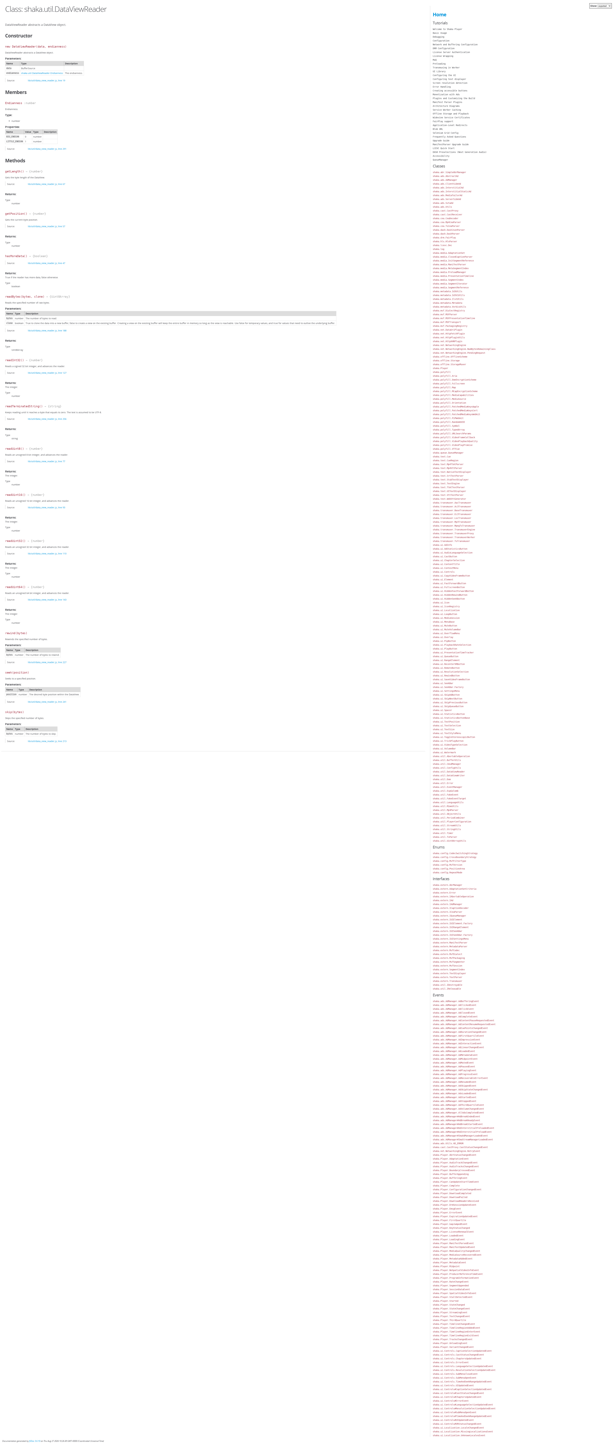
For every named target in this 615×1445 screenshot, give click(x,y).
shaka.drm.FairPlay (444, 237)
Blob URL (438, 129)
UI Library (439, 71)
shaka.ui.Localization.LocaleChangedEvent (458, 1427)
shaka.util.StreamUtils (447, 825)
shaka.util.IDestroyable (447, 985)
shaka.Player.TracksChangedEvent (452, 1339)
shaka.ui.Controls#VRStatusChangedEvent (457, 1424)
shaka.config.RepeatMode (447, 872)
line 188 (62, 330)
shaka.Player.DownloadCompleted (452, 1193)
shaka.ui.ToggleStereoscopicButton (454, 737)
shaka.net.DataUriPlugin (447, 330)
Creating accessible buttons (450, 90)
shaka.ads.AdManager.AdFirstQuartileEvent (458, 1036)
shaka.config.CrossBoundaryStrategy (454, 857)
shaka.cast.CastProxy (445, 210)
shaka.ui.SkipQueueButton (448, 706)
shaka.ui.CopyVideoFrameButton (451, 575)
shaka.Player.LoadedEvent (448, 1235)
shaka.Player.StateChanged (449, 1304)
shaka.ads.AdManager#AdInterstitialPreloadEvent (462, 1132)
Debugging (438, 37)
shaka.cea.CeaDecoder (445, 218)
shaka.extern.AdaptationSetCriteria (454, 889)
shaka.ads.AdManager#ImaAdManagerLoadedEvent (460, 1135)
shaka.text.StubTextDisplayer (451, 479)
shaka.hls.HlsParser (445, 241)
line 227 (62, 662)
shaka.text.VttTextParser (448, 495)
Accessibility (441, 156)
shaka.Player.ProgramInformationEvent (456, 1278)
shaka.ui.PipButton (444, 641)
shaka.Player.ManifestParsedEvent (453, 1243)
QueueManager (440, 159)
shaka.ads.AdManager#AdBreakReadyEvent (456, 1120)
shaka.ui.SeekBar (443, 683)
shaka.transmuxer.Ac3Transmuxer (452, 506)
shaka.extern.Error (444, 892)
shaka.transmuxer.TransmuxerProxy (453, 533)
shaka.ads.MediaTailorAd (447, 195)
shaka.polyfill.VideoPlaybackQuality (455, 441)
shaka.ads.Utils (442, 207)
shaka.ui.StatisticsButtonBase (451, 718)
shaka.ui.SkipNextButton (447, 698)
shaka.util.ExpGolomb (445, 791)
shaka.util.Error (443, 783)
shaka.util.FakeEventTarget (449, 798)
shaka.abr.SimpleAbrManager (449, 172)
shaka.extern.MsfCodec (446, 950)
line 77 (61, 461)
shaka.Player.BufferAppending (451, 1174)
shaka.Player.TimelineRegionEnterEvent (456, 1331)
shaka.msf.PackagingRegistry (450, 326)
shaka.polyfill (442, 372)
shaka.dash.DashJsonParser (449, 230)
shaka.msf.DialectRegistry (449, 310)
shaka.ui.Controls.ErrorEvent (451, 1362)
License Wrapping (443, 56)
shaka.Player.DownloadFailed (450, 1197)
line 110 (62, 553)
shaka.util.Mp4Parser (445, 810)
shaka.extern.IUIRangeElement (451, 927)
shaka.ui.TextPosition (446, 721)
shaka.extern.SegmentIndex (449, 969)
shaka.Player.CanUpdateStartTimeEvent (456, 1182)
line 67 (61, 184)
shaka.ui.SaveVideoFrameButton (451, 679)
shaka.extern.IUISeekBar (447, 931)
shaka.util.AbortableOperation (451, 756)
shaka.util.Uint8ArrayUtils (449, 841)
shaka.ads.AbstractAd (445, 176)
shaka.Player (440, 368)
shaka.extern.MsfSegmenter (449, 962)
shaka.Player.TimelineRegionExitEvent (456, 1335)
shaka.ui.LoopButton (445, 614)
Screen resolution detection (450, 83)
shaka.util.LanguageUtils (448, 802)
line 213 (62, 741)
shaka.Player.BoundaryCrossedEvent (454, 1170)
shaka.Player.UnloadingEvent (450, 1343)
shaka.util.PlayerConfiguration (452, 821)
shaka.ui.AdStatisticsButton (450, 549)
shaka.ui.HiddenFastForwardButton (453, 591)
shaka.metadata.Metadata (447, 303)
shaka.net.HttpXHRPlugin (447, 341)
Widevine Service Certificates (451, 117)
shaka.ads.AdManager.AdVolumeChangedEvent (458, 1109)
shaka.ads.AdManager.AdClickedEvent (454, 1005)
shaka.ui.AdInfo (442, 545)
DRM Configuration (444, 48)
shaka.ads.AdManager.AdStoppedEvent (454, 1101)
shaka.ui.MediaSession (446, 618)
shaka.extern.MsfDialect (447, 954)
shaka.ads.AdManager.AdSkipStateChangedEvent (460, 1089)
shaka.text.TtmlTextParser (449, 487)
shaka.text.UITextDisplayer (449, 491)
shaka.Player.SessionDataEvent (451, 1289)
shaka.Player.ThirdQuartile (449, 1320)
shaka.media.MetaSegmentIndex (451, 268)
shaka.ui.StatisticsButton (449, 714)
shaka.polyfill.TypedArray (449, 429)
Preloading (439, 63)
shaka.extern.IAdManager (447, 904)
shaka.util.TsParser (445, 837)
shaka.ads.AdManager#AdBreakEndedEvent (456, 1116)
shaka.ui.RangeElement (446, 660)
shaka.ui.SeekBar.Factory (448, 687)
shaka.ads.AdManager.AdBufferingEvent (456, 1001)
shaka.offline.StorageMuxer (449, 364)
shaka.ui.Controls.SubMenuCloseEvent (455, 1374)
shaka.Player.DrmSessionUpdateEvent (454, 1205)
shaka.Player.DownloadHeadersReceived (456, 1201)
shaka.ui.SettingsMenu (446, 691)
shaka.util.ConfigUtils (447, 768)
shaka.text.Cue (442, 456)
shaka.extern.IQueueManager (449, 915)
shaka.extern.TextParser (447, 977)
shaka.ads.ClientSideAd (447, 184)
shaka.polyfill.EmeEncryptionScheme (454, 379)
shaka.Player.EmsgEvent (447, 1208)
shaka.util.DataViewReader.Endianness (42, 73)
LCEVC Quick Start (444, 148)
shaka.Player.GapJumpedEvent (450, 1224)
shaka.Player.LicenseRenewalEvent (453, 1231)
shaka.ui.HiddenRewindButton (450, 595)
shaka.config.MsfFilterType (449, 861)
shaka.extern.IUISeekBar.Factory (452, 935)
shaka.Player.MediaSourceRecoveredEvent (457, 1255)
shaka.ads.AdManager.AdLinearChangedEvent (458, 1047)
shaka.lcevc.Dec (442, 245)
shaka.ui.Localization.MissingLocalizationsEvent (463, 1431)
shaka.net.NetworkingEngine (449, 345)
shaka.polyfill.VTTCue (446, 449)
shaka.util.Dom (442, 779)
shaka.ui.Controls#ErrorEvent (451, 1401)
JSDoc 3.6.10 (34, 1441)
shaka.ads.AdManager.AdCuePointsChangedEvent (460, 1028)
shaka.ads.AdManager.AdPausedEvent (454, 1066)
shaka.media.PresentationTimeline (453, 276)
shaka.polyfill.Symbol (446, 426)
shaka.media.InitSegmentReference (453, 260)
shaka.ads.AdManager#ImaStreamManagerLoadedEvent (463, 1139)
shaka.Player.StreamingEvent (450, 1312)
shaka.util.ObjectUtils (447, 814)
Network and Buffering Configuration (455, 44)
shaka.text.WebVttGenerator (449, 499)
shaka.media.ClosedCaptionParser (452, 257)
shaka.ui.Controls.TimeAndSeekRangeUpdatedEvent (462, 1381)
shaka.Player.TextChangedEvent (451, 1316)
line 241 (62, 701)
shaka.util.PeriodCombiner (449, 817)
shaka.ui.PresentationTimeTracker (453, 652)
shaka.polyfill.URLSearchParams (452, 433)
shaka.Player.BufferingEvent (450, 1178)
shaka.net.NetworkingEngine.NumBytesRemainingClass (464, 349)
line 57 (61, 226)
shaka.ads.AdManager (445, 180)
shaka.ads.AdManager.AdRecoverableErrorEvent (460, 1078)
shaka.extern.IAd (443, 900)
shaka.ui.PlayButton (445, 648)
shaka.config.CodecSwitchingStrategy (455, 853)
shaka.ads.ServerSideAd (447, 199)
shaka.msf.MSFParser (445, 314)
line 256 (62, 418)
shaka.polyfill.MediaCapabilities (453, 395)
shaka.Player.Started (445, 1301)
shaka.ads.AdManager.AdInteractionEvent (457, 1043)
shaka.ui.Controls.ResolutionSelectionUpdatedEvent (464, 1370)
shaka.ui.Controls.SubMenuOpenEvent (454, 1377)
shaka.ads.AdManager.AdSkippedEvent (454, 1085)
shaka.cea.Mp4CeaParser (447, 222)
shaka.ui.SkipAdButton (446, 695)
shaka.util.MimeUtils (445, 806)
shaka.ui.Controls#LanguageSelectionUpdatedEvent (463, 1404)
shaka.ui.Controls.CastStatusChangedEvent (458, 1354)
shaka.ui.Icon (441, 602)
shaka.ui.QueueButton (445, 656)
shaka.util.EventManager (447, 787)
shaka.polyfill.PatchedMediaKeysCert (455, 410)
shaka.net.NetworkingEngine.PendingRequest (459, 353)
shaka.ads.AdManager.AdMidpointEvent (455, 1059)
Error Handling (442, 86)
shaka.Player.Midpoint (446, 1266)
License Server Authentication (451, 52)
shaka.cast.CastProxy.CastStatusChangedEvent (460, 1147)
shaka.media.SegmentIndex (448, 280)
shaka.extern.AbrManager (447, 885)
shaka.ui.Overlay (443, 637)
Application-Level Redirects (450, 125)
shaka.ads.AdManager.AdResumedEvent (454, 1082)
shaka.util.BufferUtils (447, 760)
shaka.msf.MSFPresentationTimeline (454, 318)
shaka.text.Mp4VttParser (447, 468)
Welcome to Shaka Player (447, 29)
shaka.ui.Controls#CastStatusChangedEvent (458, 1393)
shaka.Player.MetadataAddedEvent (452, 1258)
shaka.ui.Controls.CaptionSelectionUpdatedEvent (462, 1351)
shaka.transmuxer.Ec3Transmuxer (452, 514)
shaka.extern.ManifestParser (450, 942)
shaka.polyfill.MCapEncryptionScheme (455, 391)
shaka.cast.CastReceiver (447, 214)
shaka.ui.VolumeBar (444, 748)
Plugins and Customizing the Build (454, 98)
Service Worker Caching (447, 110)
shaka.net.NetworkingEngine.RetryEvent (456, 1151)
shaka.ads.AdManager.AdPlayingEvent (454, 1070)
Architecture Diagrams (446, 106)
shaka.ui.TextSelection (447, 725)
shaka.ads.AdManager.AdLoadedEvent (454, 1051)
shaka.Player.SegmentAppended (451, 1285)
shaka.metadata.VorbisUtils (449, 306)
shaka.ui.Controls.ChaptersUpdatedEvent (457, 1358)
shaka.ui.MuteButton (445, 625)
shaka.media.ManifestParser (449, 264)
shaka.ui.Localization (446, 610)
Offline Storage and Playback (451, 113)
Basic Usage (440, 33)
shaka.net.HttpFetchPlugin (449, 333)
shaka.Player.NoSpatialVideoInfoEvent (456, 1270)
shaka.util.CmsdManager (447, 764)
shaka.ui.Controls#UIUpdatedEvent (453, 1420)
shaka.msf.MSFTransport (447, 322)
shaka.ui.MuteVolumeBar (447, 629)
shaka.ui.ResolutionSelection (451, 671)
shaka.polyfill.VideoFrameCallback (454, 437)
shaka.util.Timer (443, 833)
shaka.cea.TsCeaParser (446, 226)
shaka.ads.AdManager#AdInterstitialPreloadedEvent (463, 1128)
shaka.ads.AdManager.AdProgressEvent (455, 1074)
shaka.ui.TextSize (444, 729)
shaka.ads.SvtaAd (443, 203)
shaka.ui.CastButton (445, 556)
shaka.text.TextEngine (446, 483)
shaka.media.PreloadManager (449, 272)
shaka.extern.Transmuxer (447, 981)
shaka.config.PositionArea (449, 868)
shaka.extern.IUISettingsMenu (451, 939)
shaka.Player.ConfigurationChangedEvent (457, 1189)
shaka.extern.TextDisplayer (449, 973)
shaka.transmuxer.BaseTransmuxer (452, 510)
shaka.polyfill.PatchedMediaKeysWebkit (456, 414)
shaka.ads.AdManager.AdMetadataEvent (455, 1055)
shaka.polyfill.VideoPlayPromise (452, 445)
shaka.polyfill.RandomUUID (449, 422)
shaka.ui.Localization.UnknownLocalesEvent (459, 1435)
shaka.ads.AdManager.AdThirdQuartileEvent (458, 1105)
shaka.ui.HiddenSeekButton (449, 598)
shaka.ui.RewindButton (446, 675)
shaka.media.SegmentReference (451, 287)
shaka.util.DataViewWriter (449, 775)
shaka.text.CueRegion (445, 460)
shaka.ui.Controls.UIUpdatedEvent (453, 1385)
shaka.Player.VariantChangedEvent (453, 1347)
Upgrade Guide (441, 140)
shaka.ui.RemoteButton (446, 668)
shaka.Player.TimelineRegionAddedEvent (456, 1328)
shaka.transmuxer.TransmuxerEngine (454, 529)
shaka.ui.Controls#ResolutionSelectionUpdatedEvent (464, 1408)
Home (439, 14)
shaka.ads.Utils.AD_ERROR (448, 1143)
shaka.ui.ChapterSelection (449, 560)
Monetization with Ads (446, 94)
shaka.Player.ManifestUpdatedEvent (454, 1247)
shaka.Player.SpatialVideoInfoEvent (454, 1293)
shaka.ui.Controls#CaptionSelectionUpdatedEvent (462, 1389)
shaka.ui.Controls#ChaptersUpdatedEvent (457, 1397)
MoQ (435, 60)
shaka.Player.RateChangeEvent (451, 1281)
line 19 (61, 80)
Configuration (441, 40)
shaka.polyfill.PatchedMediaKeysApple (456, 406)
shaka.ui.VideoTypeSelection (450, 744)
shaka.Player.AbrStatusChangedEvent (454, 1155)
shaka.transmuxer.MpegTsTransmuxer (454, 525)
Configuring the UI (444, 75)
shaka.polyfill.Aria (445, 376)
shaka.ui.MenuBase (444, 622)
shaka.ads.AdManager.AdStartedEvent (454, 1097)
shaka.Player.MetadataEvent (449, 1262)
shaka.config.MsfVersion (447, 865)
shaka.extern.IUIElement (447, 919)
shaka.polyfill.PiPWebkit (448, 418)
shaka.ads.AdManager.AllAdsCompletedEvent (458, 1112)
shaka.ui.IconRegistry (446, 606)
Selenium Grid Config (445, 133)
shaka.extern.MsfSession (447, 965)
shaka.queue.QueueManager (448, 452)
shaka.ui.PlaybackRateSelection (452, 645)
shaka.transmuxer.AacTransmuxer (452, 502)
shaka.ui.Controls (444, 572)
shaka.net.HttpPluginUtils (449, 337)
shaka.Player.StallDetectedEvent (452, 1297)
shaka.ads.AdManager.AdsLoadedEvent (454, 1093)
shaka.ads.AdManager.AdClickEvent (453, 1009)
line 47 (61, 263)
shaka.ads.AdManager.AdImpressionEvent (456, 1039)
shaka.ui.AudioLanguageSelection (452, 552)
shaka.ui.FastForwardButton (449, 583)
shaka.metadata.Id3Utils (447, 291)
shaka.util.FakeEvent (445, 794)
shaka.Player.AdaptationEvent (451, 1158)
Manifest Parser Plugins (447, 102)
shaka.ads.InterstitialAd (448, 187)
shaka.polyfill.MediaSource (449, 399)
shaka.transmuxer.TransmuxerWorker (454, 537)
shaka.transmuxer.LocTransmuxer (452, 518)
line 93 (61, 507)
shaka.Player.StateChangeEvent (451, 1308)
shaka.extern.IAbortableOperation (453, 896)
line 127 (62, 372)
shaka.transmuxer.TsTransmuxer (451, 541)
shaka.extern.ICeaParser (447, 912)
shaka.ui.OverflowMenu (446, 633)
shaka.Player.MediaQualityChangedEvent (456, 1251)
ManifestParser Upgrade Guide (451, 144)
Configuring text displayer (449, 79)
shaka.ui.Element (443, 579)
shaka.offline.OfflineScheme (450, 356)
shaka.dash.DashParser (446, 233)
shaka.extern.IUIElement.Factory (452, 923)
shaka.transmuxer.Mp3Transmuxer (452, 522)
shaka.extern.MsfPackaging (449, 958)
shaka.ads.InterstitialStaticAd (452, 191)
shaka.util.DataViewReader (449, 771)
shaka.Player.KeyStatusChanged (451, 1228)
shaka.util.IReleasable (447, 988)
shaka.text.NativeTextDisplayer (452, 472)
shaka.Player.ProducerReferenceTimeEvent (458, 1274)
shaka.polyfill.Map (444, 387)
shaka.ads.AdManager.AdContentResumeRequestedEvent (464, 1024)
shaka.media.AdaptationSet (449, 253)
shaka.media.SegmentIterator (450, 283)
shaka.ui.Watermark (444, 752)
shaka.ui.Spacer (442, 710)
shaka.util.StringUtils (447, 829)
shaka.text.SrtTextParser (448, 476)
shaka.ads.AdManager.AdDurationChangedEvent (460, 1032)
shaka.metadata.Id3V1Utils (449, 295)
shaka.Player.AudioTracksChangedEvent (456, 1166)
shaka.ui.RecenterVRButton (449, 664)
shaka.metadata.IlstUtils (448, 299)
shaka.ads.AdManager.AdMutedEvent (453, 1062)
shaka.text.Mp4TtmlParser (448, 464)
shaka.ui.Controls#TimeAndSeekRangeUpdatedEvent (462, 1416)
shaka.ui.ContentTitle (446, 564)
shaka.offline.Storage (446, 360)
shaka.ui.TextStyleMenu (447, 733)
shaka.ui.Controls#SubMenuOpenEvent (454, 1412)
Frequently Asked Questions (449, 136)
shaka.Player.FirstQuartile (449, 1220)
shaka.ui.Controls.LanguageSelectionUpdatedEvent (463, 1366)
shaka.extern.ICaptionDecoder (451, 908)
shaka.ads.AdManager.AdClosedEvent (454, 1012)
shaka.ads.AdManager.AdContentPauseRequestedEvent (463, 1020)
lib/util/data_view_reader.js (42, 80)
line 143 (62, 599)
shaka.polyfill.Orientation (449, 403)
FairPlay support (443, 121)
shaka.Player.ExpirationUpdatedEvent (455, 1216)
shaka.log (438, 249)
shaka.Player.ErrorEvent (447, 1212)
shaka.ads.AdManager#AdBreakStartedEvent (458, 1124)
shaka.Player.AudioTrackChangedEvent (455, 1162)
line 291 (62, 148)
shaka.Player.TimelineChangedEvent (454, 1324)
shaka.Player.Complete (446, 1185)
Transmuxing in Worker (446, 67)
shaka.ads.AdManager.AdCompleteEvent (455, 1016)
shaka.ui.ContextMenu (445, 568)
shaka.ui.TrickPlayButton (448, 741)
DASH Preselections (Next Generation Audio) (460, 152)
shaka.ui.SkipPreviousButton (450, 702)
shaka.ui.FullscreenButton (449, 587)
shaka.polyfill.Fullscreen (449, 383)
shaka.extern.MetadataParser (450, 946)
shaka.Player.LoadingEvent (449, 1239)
